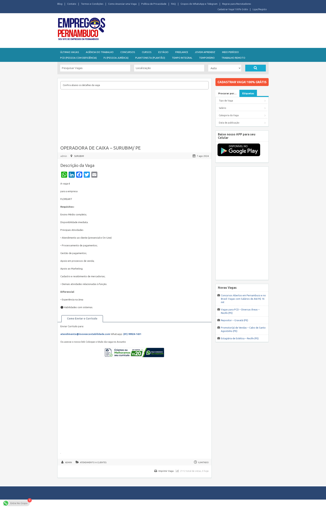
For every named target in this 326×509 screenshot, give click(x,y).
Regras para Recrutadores (236, 3)
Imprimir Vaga (166, 471)
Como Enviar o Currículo (82, 318)
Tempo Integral (182, 57)
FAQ (173, 3)
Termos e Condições (92, 3)
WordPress (199, 504)
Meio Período (230, 52)
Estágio (163, 52)
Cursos (146, 52)
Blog (59, 3)
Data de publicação (229, 122)
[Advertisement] (183, 30)
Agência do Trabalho (100, 52)
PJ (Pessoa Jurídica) (116, 57)
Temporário (207, 57)
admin (63, 156)
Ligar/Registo (260, 9)
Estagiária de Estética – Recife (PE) (240, 338)
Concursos (127, 52)
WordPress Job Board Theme (159, 504)
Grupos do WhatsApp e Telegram (199, 3)
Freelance (181, 52)
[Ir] (255, 68)
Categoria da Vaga (229, 115)
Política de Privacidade (153, 3)
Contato (71, 3)
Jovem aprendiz (205, 52)
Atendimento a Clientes (93, 462)
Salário (222, 108)
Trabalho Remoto (233, 57)
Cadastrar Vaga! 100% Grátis (233, 9)
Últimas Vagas (69, 52)
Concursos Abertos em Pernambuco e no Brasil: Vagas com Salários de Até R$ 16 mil (243, 298)
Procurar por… (227, 93)
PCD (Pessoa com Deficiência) (78, 57)
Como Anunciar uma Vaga (122, 3)
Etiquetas (248, 93)
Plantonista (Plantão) (150, 57)
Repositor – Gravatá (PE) (234, 320)
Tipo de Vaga (226, 100)
